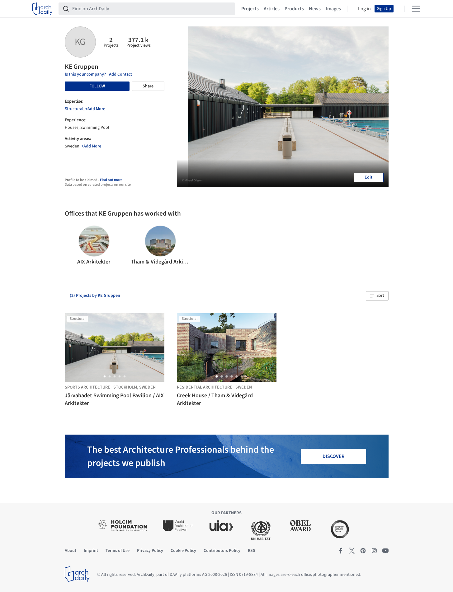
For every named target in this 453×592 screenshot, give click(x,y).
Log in (364, 8)
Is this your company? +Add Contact (98, 74)
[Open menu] (416, 9)
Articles (272, 8)
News (315, 8)
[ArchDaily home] (42, 8)
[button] (72, 246)
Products (294, 8)
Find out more (111, 180)
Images (333, 8)
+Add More (95, 109)
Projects (250, 8)
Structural (74, 109)
